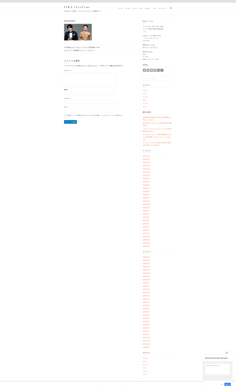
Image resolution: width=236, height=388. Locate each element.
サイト (66, 107)
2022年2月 (146, 198)
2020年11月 (146, 239)
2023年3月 (146, 159)
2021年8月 (146, 210)
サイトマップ (162, 8)
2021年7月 (146, 214)
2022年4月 (146, 191)
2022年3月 (146, 194)
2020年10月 (146, 243)
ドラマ (154, 8)
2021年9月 (146, 207)
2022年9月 (146, 175)
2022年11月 (146, 169)
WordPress (138, 384)
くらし (141, 8)
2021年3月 (146, 227)
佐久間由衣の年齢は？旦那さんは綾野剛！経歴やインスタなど (157, 118)
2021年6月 (146, 217)
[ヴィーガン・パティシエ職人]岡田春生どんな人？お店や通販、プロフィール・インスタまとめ (157, 136)
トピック (120, 8)
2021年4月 (146, 223)
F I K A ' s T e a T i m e (77, 7)
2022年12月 (146, 165)
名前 (66, 89)
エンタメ (128, 8)
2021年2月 (146, 230)
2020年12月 (146, 236)
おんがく (147, 8)
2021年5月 (146, 220)
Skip (222, 384)
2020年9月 (146, 246)
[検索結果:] (157, 78)
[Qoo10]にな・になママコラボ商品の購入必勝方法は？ (157, 124)
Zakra (130, 384)
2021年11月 (146, 201)
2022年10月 (146, 172)
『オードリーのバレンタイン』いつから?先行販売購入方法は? (157, 130)
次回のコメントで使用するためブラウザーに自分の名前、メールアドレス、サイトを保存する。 (95, 115)
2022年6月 (146, 185)
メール (66, 98)
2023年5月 (146, 156)
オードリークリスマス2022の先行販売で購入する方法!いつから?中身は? (157, 144)
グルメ (135, 8)
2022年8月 (146, 178)
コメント (67, 70)
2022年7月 (146, 181)
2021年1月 (146, 233)
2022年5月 (146, 188)
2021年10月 (146, 204)
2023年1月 (146, 162)
